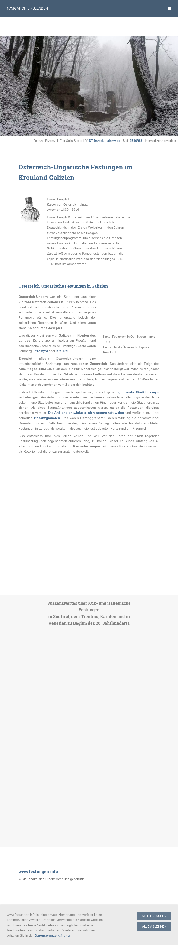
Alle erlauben (154, 916)
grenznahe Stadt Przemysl (138, 392)
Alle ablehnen (154, 926)
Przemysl (41, 351)
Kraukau (63, 351)
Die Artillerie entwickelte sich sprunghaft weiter (86, 412)
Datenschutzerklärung (52, 935)
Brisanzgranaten (47, 418)
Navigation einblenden (27, 8)
